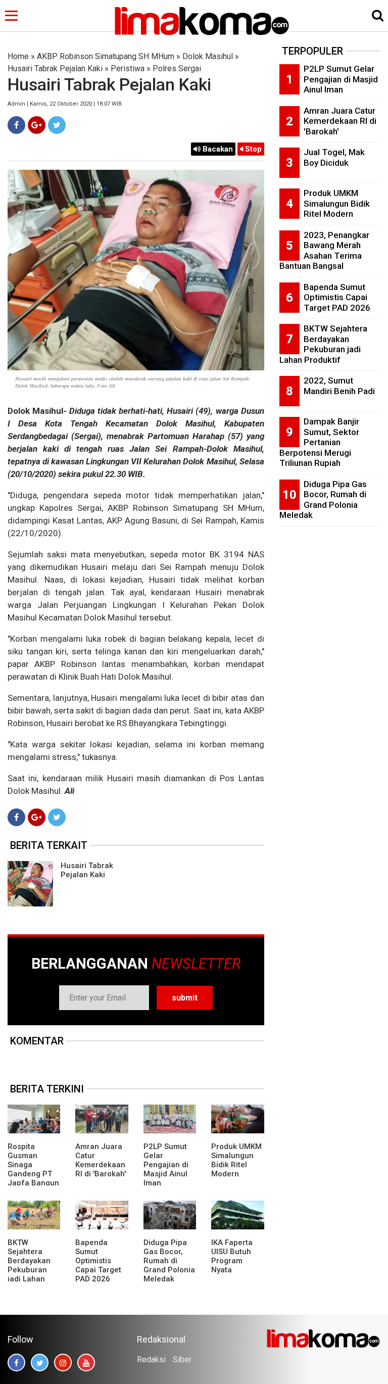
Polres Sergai (177, 68)
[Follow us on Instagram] (63, 1362)
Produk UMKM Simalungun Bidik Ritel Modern (236, 1160)
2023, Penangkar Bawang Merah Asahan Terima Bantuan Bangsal (324, 250)
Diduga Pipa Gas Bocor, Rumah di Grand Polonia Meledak (169, 1260)
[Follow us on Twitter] (39, 1362)
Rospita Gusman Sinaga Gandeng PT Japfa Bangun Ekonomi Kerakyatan (33, 1174)
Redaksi (151, 1359)
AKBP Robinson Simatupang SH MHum (105, 56)
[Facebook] (16, 125)
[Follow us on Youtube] (86, 1362)
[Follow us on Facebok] (16, 1362)
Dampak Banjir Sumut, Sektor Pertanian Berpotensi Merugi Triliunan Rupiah (319, 442)
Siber (182, 1359)
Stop (252, 149)
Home (18, 56)
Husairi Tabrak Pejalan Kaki (55, 68)
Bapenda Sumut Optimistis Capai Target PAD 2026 (98, 1260)
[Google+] (36, 125)
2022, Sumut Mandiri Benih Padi (339, 385)
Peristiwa (127, 68)
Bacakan (217, 149)
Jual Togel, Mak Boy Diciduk (334, 157)
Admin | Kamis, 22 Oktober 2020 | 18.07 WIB (65, 104)
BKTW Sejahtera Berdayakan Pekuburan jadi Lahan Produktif (29, 1265)
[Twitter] (57, 125)
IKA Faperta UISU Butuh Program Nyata (232, 1256)
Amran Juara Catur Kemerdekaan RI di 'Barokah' (100, 1160)
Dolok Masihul (207, 56)
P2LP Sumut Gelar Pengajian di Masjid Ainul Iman (165, 1164)
